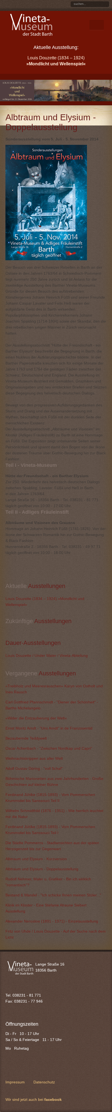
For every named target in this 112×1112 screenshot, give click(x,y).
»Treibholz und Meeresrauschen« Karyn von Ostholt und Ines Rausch (54, 689)
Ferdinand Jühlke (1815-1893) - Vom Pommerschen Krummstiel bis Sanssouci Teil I (50, 830)
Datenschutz (44, 1082)
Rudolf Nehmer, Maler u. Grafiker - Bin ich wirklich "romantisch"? (48, 882)
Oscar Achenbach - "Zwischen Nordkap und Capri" (48, 748)
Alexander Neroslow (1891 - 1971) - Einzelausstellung (51, 921)
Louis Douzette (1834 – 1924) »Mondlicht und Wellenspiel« (44, 601)
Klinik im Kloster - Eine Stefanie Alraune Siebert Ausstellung (45, 908)
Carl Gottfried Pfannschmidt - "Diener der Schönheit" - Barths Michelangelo (51, 705)
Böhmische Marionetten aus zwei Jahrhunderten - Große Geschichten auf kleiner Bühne (54, 781)
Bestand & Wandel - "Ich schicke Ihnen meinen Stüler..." (53, 895)
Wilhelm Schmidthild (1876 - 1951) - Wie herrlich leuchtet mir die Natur (54, 813)
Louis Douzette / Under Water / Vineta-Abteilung (46, 655)
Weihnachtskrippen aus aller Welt (34, 758)
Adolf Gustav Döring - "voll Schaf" (34, 768)
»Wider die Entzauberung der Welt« (36, 718)
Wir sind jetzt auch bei (33, 1099)
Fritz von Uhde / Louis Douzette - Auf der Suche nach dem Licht (55, 934)
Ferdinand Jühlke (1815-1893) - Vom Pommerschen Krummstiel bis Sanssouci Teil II (50, 797)
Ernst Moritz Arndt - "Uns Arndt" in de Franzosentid (48, 728)
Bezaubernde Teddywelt (26, 738)
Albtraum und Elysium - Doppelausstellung (41, 869)
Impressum (15, 1082)
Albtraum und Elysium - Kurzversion (36, 859)
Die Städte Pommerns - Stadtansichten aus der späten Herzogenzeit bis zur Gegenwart (52, 846)
